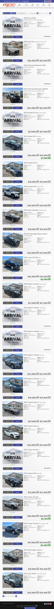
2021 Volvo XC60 (35, 574)
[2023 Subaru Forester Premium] (12, 337)
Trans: (25, 25)
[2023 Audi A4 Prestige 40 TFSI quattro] (12, 47)
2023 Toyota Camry (31, 426)
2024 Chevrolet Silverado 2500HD (36, 90)
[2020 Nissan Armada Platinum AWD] (12, 290)
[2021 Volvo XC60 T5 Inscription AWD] (12, 579)
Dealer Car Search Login (20, 605)
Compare (13, 33)
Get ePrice (47, 36)
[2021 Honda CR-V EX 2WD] (12, 142)
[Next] (50, 13)
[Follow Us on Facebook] (45, 1)
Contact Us (8, 603)
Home (3, 603)
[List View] (15, 13)
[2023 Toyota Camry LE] (12, 432)
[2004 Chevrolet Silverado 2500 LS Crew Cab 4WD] (12, 71)
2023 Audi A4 (35, 42)
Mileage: (39, 22)
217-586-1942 (25, 1)
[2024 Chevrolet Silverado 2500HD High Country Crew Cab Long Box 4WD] (12, 95)
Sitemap (29, 605)
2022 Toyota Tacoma (32, 498)
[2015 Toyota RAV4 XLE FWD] (12, 479)
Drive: (25, 26)
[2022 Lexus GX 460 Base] (12, 263)
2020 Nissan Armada (35, 284)
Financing (17, 36)
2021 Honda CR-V (32, 136)
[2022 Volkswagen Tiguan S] (12, 556)
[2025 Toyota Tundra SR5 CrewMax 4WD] (12, 529)
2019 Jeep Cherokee (35, 210)
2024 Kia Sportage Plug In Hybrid (35, 234)
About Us (5, 603)
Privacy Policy (12, 603)
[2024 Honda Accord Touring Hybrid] (12, 118)
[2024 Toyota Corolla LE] (12, 456)
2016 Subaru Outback (35, 379)
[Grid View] (12, 13)
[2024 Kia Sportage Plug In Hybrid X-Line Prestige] (12, 240)
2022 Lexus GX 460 (32, 257)
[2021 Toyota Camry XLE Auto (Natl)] (12, 408)
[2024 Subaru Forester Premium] (12, 361)
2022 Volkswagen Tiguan (33, 550)
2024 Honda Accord (35, 113)
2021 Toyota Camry (35, 402)
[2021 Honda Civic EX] (12, 169)
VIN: (38, 26)
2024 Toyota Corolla (32, 450)
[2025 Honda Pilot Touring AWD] (12, 192)
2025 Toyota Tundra (36, 523)
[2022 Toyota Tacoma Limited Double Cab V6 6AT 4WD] (12, 503)
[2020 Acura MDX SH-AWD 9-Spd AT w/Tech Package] (12, 24)
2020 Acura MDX (33, 19)
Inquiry (8, 36)
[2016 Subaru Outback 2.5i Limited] (12, 384)
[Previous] (37, 13)
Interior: (39, 25)
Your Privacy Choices (33, 605)
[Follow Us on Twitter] (47, 1)
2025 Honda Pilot (33, 186)
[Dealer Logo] (9, 5)
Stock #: (26, 22)
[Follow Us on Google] (50, 1)
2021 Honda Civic (31, 163)
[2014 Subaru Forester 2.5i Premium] (12, 314)
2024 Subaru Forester (34, 355)
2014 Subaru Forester (35, 308)
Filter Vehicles (7, 13)
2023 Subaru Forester (34, 331)
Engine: (25, 23)
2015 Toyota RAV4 (33, 473)
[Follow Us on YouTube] (48, 1)
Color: (38, 23)
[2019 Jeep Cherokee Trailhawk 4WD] (12, 216)
